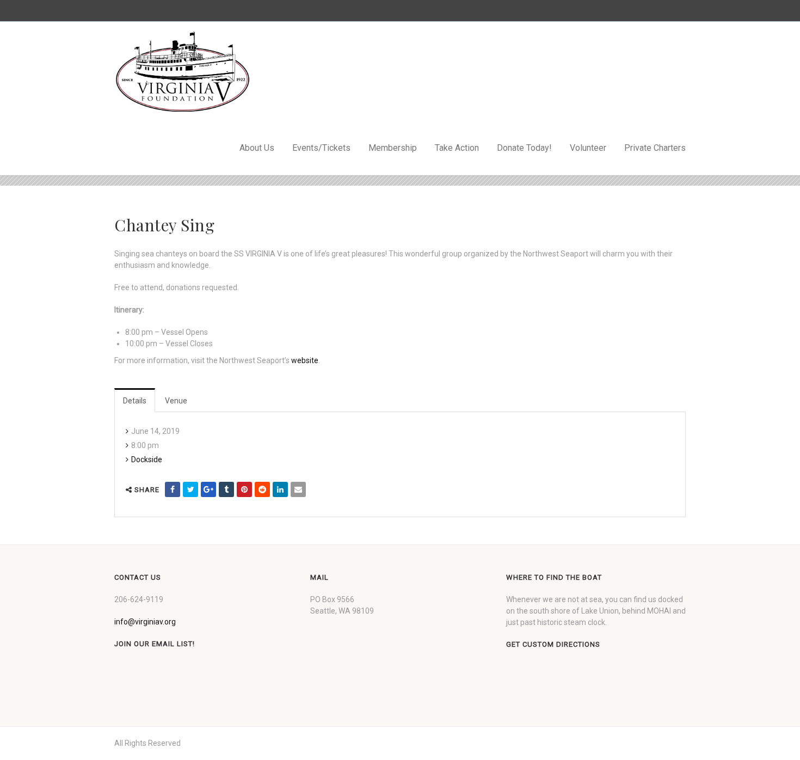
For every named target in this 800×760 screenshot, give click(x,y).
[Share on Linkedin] (280, 489)
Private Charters (655, 148)
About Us (256, 148)
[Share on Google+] (208, 489)
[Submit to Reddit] (262, 489)
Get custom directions (553, 644)
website (304, 360)
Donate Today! (524, 148)
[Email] (298, 489)
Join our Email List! (154, 644)
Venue (176, 400)
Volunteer (588, 148)
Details (134, 400)
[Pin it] (244, 489)
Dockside (146, 459)
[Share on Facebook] (172, 489)
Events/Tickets (321, 148)
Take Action (457, 148)
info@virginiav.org (145, 621)
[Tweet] (190, 489)
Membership (392, 148)
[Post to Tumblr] (226, 489)
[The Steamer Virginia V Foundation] (182, 71)
